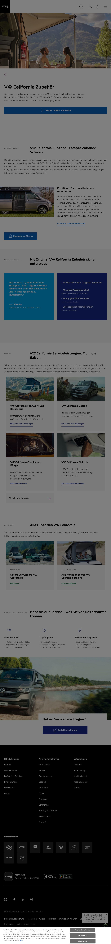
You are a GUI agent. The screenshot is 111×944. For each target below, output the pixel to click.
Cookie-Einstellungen (82, 930)
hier (21, 940)
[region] (55, 935)
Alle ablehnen (82, 935)
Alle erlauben (82, 941)
